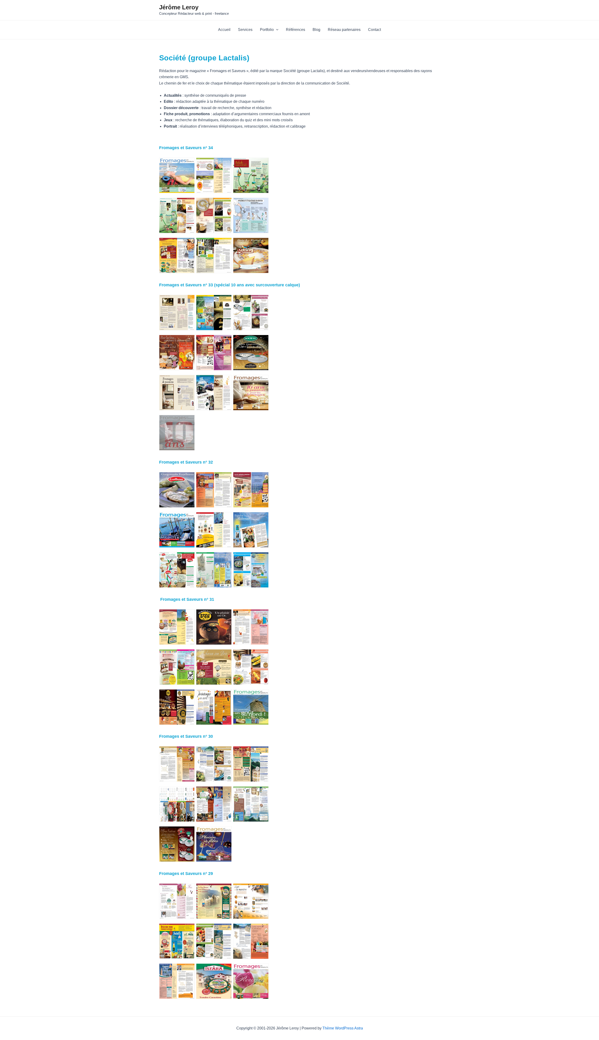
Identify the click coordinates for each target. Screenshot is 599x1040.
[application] (276, 29)
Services (245, 30)
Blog (316, 30)
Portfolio (267, 30)
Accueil (224, 30)
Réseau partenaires (344, 30)
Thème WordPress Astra (342, 1028)
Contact (374, 30)
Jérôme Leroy (178, 7)
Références (295, 30)
